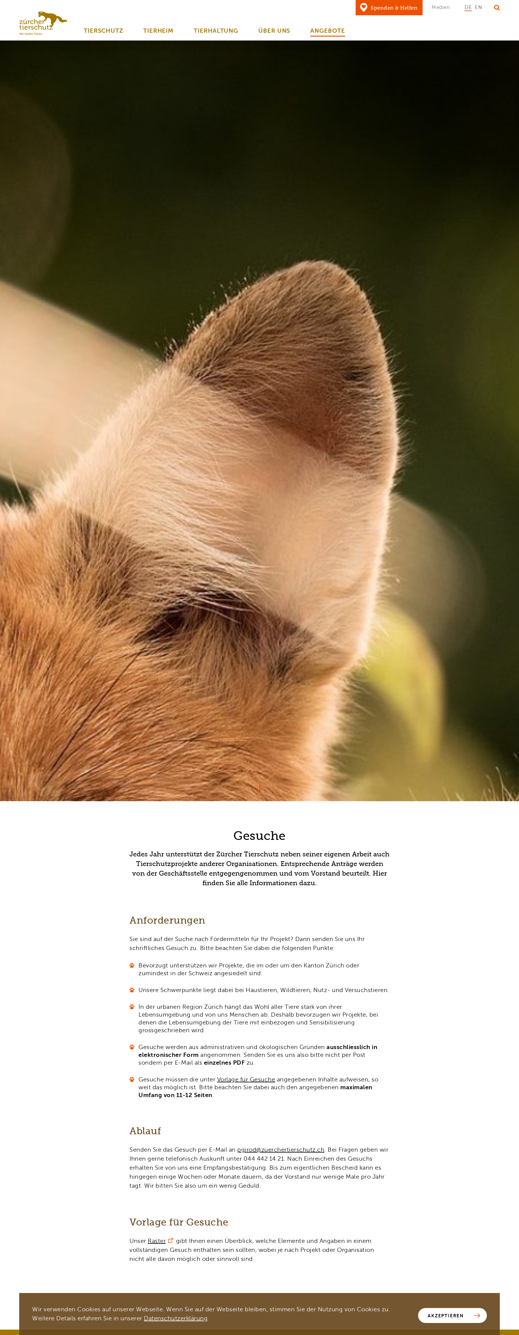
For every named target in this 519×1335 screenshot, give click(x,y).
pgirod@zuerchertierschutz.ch (280, 1149)
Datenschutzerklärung (176, 1318)
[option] (468, 8)
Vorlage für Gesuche (246, 1079)
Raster (157, 1240)
